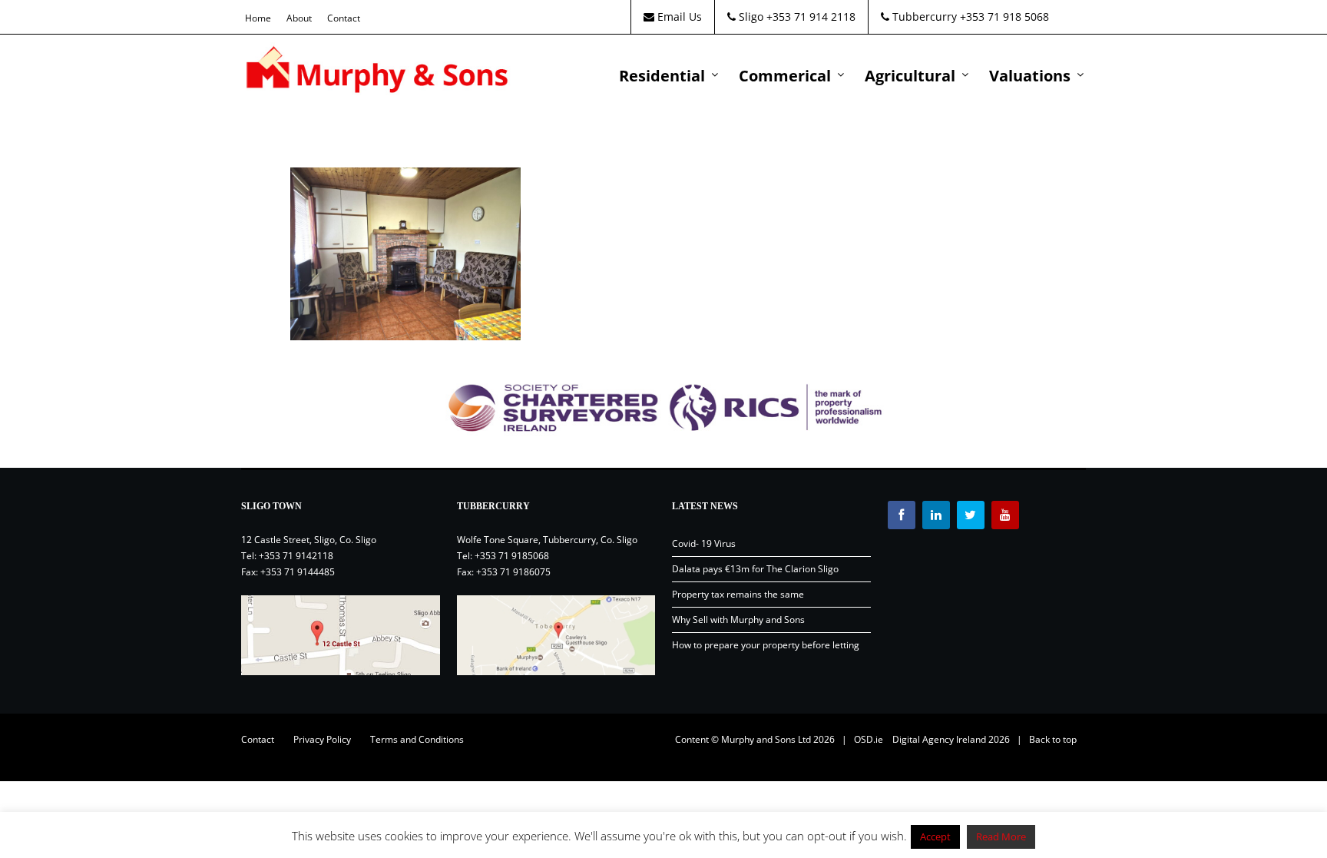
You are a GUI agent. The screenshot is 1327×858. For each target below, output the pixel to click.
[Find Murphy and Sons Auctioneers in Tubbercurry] (556, 635)
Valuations (1030, 75)
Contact (343, 18)
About (299, 18)
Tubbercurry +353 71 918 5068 (969, 16)
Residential (662, 75)
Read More (1001, 836)
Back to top (1053, 739)
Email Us (678, 16)
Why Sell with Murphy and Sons (738, 619)
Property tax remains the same (738, 594)
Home (258, 18)
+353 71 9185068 (512, 555)
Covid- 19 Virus (704, 543)
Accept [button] (935, 836)
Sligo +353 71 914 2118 (795, 16)
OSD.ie (868, 739)
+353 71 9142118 (296, 555)
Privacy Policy (322, 739)
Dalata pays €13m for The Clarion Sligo (755, 568)
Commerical (785, 75)
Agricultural (910, 75)
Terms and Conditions (417, 739)
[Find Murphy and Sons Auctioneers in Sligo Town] (340, 635)
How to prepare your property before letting (765, 644)
